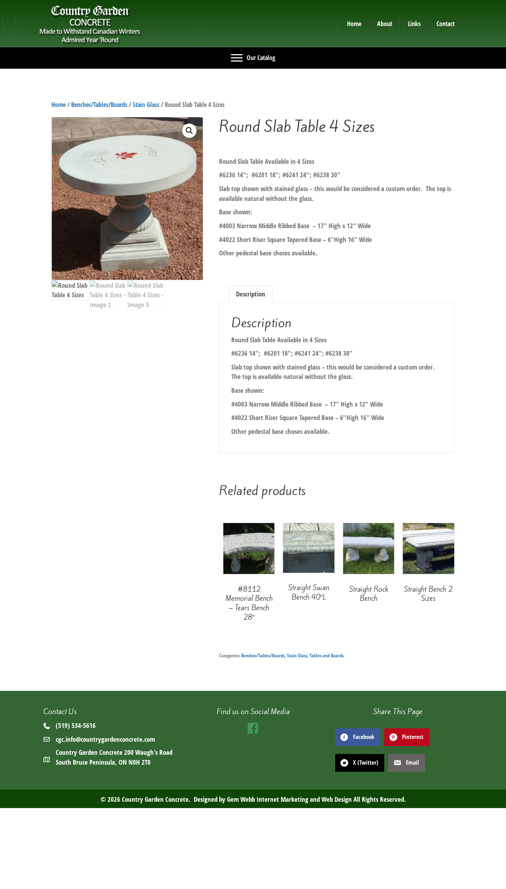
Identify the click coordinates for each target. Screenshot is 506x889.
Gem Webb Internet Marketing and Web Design (289, 799)
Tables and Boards (327, 655)
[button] (189, 131)
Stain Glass (146, 104)
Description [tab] (250, 293)
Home (58, 104)
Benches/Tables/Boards (99, 104)
